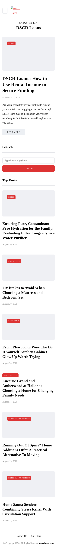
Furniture (14, 261)
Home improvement (19, 418)
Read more (13, 132)
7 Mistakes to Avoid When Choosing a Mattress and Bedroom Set (23, 292)
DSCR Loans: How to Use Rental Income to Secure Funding (24, 84)
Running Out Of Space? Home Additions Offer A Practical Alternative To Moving (27, 450)
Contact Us (21, 536)
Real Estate (10, 375)
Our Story (36, 536)
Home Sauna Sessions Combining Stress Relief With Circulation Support (26, 509)
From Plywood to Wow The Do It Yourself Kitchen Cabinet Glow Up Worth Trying (27, 352)
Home (11, 43)
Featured (13, 320)
